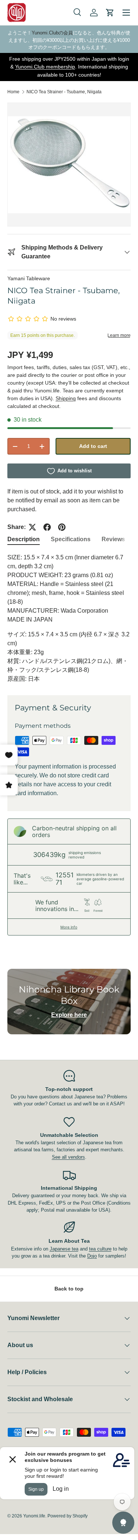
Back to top (69, 1289)
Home (13, 91)
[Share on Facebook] (47, 527)
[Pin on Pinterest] (61, 527)
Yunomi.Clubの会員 (52, 33)
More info (68, 927)
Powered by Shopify (67, 1516)
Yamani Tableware (28, 278)
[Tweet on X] (32, 527)
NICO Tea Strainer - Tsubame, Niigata (64, 91)
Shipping (66, 398)
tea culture (100, 1249)
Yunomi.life (34, 1516)
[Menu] (126, 12)
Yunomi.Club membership (45, 67)
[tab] (23, 539)
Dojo (92, 1256)
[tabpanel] (69, 618)
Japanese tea (64, 1249)
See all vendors (68, 1157)
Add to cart (93, 446)
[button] (110, 12)
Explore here (69, 1015)
